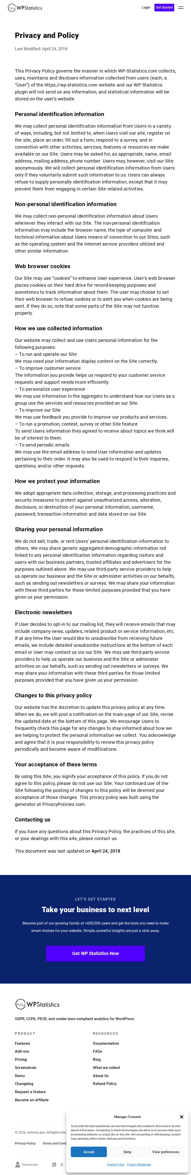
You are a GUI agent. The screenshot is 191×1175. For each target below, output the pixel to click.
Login (146, 7)
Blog (97, 1059)
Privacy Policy (25, 1143)
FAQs (97, 1051)
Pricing (21, 1059)
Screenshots (25, 1067)
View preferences (165, 1152)
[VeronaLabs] (26, 1165)
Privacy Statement (139, 1164)
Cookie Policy (116, 1164)
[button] (181, 1117)
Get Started (164, 7)
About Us (101, 1076)
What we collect (106, 1067)
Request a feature (30, 1092)
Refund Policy (105, 1084)
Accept (88, 1152)
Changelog (24, 1084)
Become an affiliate (32, 1100)
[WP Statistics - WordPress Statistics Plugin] (24, 7)
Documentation (106, 1043)
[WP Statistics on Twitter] (62, 1165)
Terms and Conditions (58, 1143)
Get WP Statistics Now (95, 953)
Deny (127, 1152)
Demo (20, 1076)
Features (22, 1043)
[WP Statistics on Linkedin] (54, 1165)
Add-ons (22, 1051)
